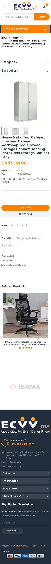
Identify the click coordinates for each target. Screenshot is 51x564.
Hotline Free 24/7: (19, 440)
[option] (6, 131)
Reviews (7, 245)
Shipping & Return (28, 238)
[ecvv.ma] (25, 5)
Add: (3, 452)
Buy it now (25, 208)
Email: (4, 462)
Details (6, 238)
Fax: (3, 467)
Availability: (6, 170)
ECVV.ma (22, 546)
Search (6, 551)
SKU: (3, 174)
